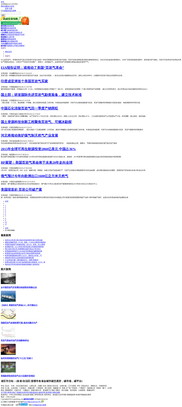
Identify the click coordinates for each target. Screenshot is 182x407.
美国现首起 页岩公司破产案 (21, 189)
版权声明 (42, 392)
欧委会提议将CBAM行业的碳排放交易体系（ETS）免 (25, 262)
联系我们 (49, 392)
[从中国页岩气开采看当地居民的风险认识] (8, 283)
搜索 (3, 15)
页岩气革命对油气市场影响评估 (15, 340)
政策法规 (9, 41)
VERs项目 (5, 43)
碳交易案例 (20, 46)
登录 (6, 8)
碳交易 (3, 26)
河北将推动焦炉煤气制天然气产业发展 (29, 135)
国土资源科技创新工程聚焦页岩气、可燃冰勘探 (36, 122)
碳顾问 (3, 35)
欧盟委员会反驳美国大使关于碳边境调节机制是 (22, 253)
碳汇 (7, 37)
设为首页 (11, 6)
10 (6, 222)
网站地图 (4, 6)
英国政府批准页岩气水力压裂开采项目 (18, 376)
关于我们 (4, 392)
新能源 (3, 41)
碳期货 (13, 39)
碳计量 (3, 30)
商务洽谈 (11, 392)
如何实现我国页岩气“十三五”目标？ (17, 358)
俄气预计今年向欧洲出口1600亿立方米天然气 (34, 176)
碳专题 (3, 46)
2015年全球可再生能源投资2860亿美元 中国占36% (38, 149)
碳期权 (8, 39)
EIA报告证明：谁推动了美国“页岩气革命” (32, 67)
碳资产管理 (20, 35)
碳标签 (11, 26)
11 (6, 224)
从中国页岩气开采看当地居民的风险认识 (19, 287)
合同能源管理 (11, 35)
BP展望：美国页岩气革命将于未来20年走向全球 (37, 162)
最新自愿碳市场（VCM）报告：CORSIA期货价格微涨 (25, 242)
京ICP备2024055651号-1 (32, 402)
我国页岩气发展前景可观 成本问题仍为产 (19, 323)
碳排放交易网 (29, 399)
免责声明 (25, 392)
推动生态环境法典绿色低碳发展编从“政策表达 (22, 264)
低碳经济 (11, 32)
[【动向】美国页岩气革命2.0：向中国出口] (8, 301)
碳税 (7, 26)
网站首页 (8, 52)
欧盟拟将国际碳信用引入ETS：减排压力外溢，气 (23, 255)
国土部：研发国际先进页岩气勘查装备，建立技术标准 (41, 95)
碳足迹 (3, 28)
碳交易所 (18, 43)
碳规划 (3, 39)
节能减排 (9, 30)
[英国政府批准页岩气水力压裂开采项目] (8, 372)
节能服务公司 (11, 46)
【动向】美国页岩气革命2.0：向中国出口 (19, 305)
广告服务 (18, 392)
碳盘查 (13, 28)
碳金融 (3, 37)
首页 (2, 2)
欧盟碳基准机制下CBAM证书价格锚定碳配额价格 (23, 251)
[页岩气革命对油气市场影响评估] (8, 337)
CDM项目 (4, 32)
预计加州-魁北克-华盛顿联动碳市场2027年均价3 (23, 249)
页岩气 (3, 48)
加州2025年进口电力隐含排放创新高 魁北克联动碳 (24, 240)
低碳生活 (18, 32)
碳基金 (8, 28)
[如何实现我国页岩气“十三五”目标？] (8, 354)
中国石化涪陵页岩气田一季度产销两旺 (29, 108)
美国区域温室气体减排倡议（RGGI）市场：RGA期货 (25, 244)
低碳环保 (12, 43)
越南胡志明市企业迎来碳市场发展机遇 (19, 258)
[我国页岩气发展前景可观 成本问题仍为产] (8, 319)
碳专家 (15, 30)
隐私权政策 (33, 392)
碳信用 (15, 41)
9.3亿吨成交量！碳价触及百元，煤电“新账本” (22, 260)
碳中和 (11, 37)
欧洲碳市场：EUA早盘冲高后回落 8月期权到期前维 (24, 247)
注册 (10, 8)
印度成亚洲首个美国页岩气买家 (24, 81)
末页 (6, 228)
